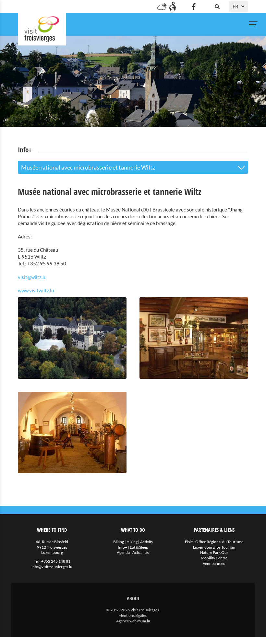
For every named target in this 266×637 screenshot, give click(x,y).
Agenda (123, 552)
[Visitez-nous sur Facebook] (193, 6)
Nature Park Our (214, 552)
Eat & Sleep (139, 547)
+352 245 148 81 (55, 561)
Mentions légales (132, 615)
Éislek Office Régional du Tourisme (214, 541)
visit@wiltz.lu (32, 277)
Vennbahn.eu (214, 563)
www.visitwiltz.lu (36, 290)
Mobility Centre (214, 557)
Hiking (132, 541)
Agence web (126, 620)
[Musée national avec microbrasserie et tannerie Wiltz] (72, 338)
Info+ (122, 547)
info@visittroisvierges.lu (51, 566)
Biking (118, 541)
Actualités (140, 552)
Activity (146, 541)
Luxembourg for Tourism (214, 547)
